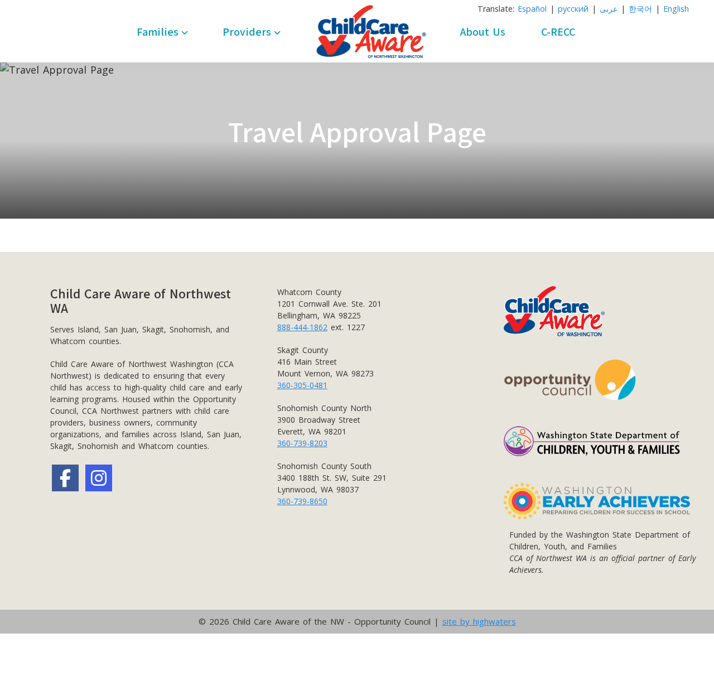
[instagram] (98, 478)
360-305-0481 (302, 385)
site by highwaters (479, 621)
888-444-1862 (302, 327)
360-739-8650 (302, 501)
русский (573, 8)
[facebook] (65, 478)
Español (532, 8)
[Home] (371, 32)
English (676, 8)
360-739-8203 (302, 443)
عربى (608, 8)
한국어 (640, 8)
